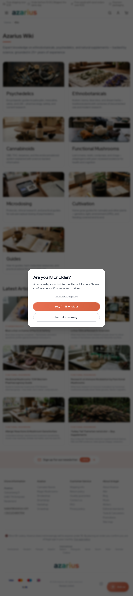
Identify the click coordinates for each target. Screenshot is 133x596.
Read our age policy (67, 296)
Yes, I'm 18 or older (66, 306)
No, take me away (66, 317)
